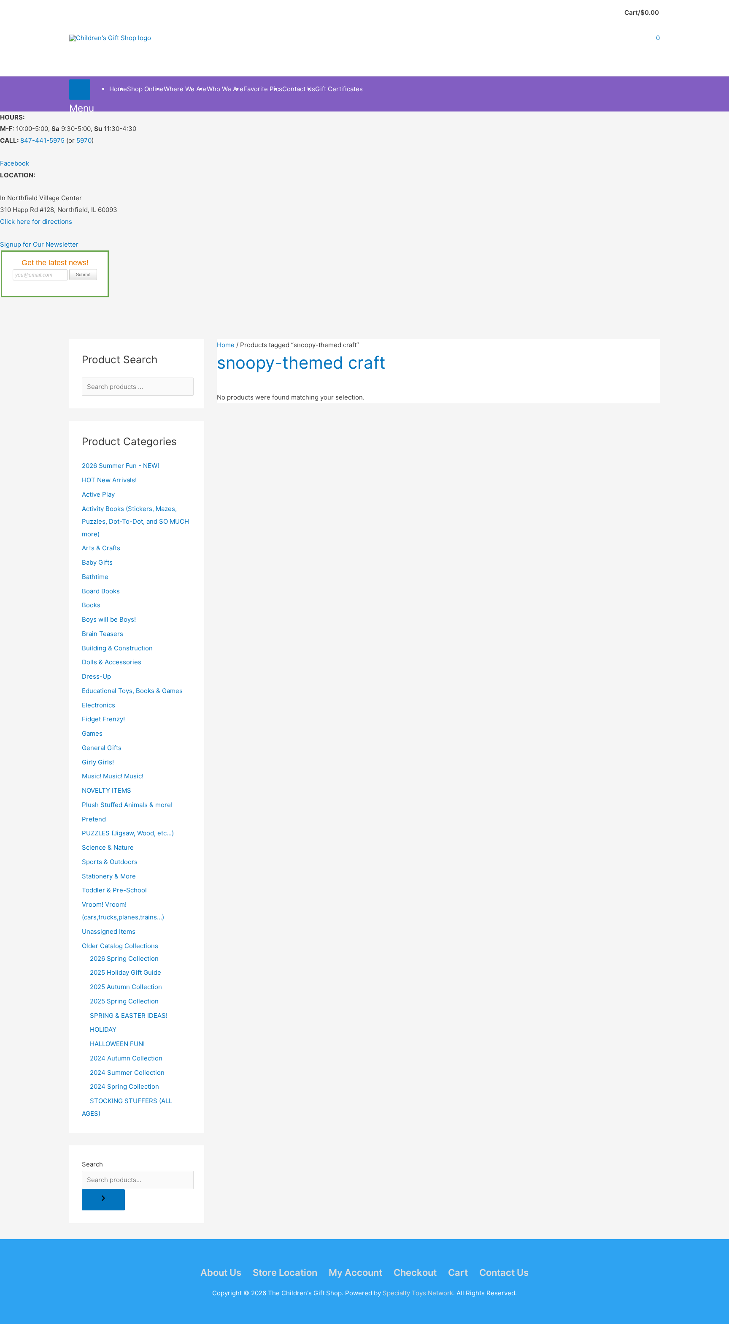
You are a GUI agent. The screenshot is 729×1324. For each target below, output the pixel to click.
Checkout (415, 1272)
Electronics (98, 705)
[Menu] (79, 89)
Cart (458, 1272)
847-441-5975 (42, 140)
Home (226, 345)
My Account (355, 1272)
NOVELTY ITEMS (106, 790)
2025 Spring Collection (124, 1001)
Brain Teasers (102, 634)
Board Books (101, 591)
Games (92, 733)
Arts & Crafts (101, 548)
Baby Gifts (97, 562)
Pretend (94, 819)
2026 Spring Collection (124, 958)
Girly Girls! (98, 762)
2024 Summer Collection (127, 1072)
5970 (84, 140)
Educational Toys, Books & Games (132, 691)
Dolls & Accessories (111, 662)
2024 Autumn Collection (126, 1058)
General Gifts (102, 748)
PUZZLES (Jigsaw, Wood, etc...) (128, 833)
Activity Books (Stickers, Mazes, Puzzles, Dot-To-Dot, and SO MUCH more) (135, 521)
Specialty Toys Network (418, 1293)
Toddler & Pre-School (114, 890)
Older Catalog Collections (120, 946)
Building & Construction (117, 648)
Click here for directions (36, 221)
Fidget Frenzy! (103, 719)
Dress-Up (96, 676)
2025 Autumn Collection (126, 987)
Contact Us (504, 1272)
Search (92, 1164)
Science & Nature (108, 847)
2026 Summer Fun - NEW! (120, 466)
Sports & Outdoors (110, 862)
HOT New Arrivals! (109, 480)
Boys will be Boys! (109, 619)
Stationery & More (109, 876)
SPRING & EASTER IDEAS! (128, 1015)
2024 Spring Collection (124, 1086)
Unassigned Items (108, 931)
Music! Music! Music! (112, 776)
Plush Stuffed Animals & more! (127, 805)
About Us (220, 1272)
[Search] (103, 1200)
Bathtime (95, 577)
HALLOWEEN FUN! (117, 1044)
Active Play (98, 494)
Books (91, 605)
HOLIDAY (103, 1029)
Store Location (285, 1272)
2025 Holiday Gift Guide (125, 972)
